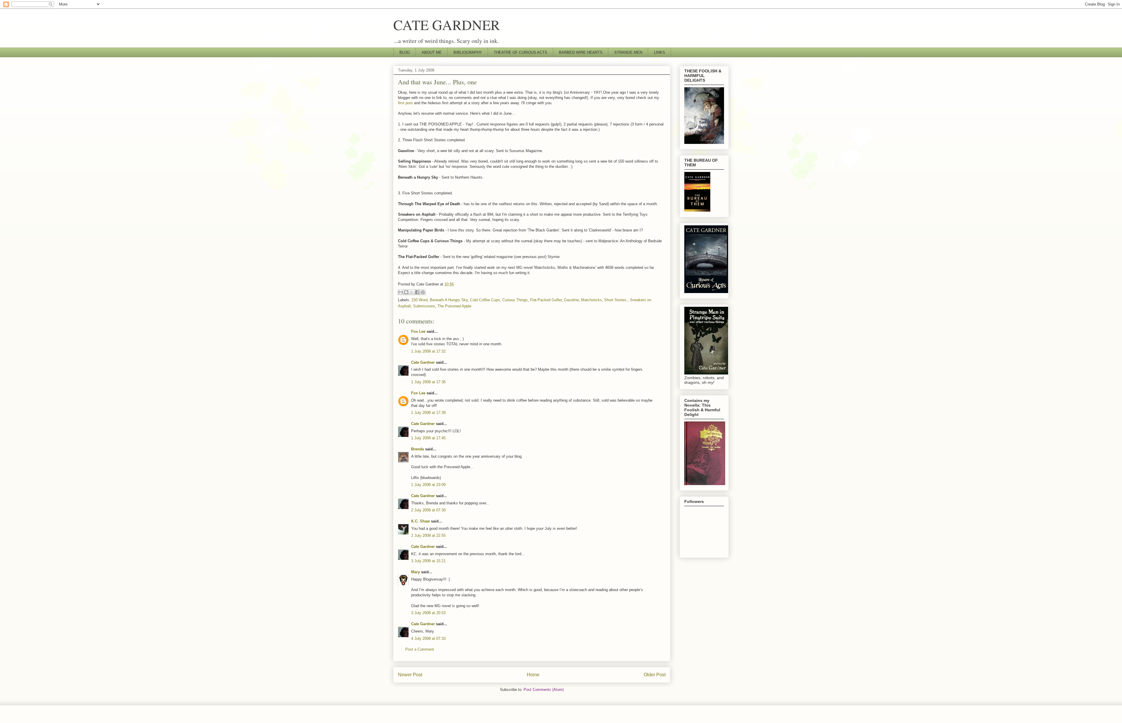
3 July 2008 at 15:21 (428, 561)
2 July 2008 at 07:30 (428, 510)
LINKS (659, 52)
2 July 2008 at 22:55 (428, 535)
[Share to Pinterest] (423, 292)
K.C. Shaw (420, 521)
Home (533, 674)
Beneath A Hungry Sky (449, 300)
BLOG (404, 52)
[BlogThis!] (406, 292)
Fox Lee (418, 331)
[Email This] (401, 292)
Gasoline (571, 300)
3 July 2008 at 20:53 (428, 613)
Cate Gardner (423, 362)
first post (405, 103)
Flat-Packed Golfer (546, 300)
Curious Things (515, 300)
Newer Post (410, 674)
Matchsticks (591, 300)
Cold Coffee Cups (485, 300)
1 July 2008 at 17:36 (428, 382)
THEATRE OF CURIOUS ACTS (520, 52)
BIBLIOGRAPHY (467, 52)
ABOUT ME (432, 52)
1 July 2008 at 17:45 (428, 438)
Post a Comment (419, 649)
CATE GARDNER (446, 24)
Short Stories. (616, 300)
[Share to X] (412, 292)
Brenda (417, 449)
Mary (415, 572)
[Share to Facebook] (417, 292)
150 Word (419, 300)
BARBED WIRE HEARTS (580, 52)
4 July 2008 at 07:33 (428, 638)
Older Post (655, 674)
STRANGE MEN (628, 52)
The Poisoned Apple (454, 306)
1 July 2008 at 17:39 (428, 412)
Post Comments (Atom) (544, 689)
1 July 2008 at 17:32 (428, 351)
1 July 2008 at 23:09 (428, 484)
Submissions (424, 306)
